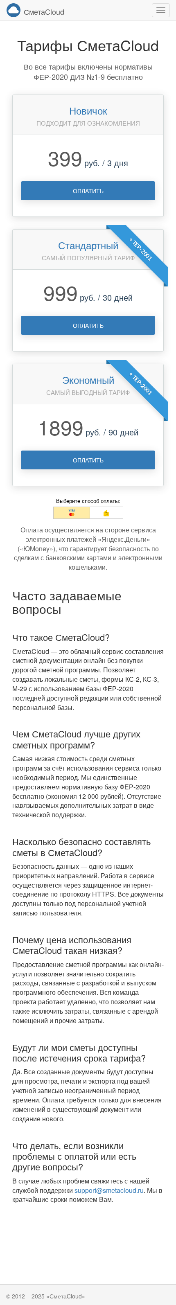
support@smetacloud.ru (109, 1190)
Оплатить (88, 191)
